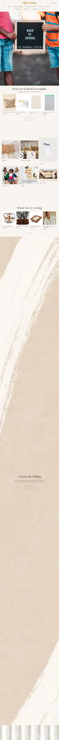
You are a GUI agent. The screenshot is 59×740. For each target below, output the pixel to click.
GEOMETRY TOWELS (25, 142)
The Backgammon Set (35, 226)
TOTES (3, 167)
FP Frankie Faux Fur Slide (22, 226)
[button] (4, 3)
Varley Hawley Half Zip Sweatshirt (48, 227)
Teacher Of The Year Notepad (48, 113)
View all (29, 232)
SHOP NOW (29, 52)
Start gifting (29, 486)
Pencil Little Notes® (21, 112)
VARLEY (41, 139)
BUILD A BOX (42, 170)
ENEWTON (4, 142)
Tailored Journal (34, 112)
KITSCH (22, 167)
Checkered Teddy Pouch (9, 112)
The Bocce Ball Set (7, 226)
